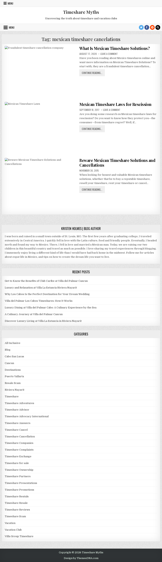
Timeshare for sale (17, 463)
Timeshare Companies (19, 443)
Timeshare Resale (16, 502)
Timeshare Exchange (18, 456)
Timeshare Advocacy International (27, 416)
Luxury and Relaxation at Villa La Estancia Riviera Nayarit (41, 287)
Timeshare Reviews (17, 509)
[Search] (157, 27)
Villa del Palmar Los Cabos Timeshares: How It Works (39, 300)
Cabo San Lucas (14, 356)
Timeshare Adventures (19, 403)
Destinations (13, 369)
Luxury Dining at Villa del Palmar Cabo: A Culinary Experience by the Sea (50, 307)
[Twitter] (141, 27)
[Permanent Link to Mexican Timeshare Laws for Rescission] (40, 129)
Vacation (10, 523)
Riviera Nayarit (14, 389)
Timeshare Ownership (19, 469)
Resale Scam (13, 383)
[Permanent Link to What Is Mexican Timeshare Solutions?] (40, 73)
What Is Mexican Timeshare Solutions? (114, 48)
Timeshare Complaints (19, 449)
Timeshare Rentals (17, 496)
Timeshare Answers (17, 423)
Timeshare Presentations (21, 483)
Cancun (9, 363)
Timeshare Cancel (16, 429)
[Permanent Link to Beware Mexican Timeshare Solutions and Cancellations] (40, 185)
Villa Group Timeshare (19, 536)
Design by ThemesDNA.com (81, 558)
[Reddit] (152, 27)
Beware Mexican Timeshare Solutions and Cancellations (117, 163)
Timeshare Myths (81, 12)
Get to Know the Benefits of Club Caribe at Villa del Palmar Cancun (46, 280)
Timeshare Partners (18, 476)
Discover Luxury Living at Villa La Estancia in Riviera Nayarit (43, 320)
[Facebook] (146, 27)
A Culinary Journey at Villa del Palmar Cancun (34, 314)
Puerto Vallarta (14, 376)
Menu (10, 3)
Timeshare (12, 396)
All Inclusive (12, 343)
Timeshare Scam (15, 516)
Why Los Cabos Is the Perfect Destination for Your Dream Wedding (47, 294)
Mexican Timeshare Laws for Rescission (115, 104)
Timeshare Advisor (17, 409)
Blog (7, 349)
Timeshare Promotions (19, 489)
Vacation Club (13, 529)
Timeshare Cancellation (20, 436)
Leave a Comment (109, 54)
